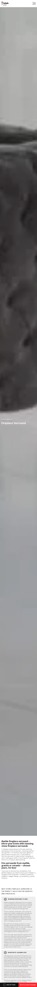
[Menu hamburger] (34, 3)
